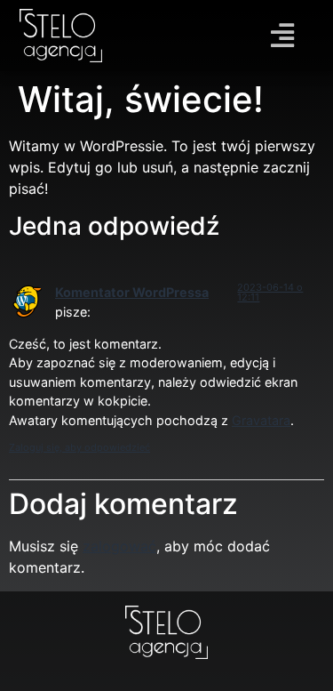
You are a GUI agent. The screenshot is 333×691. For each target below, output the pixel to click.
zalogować (119, 546)
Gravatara (261, 420)
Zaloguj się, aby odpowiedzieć (79, 447)
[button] (283, 36)
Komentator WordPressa (132, 292)
